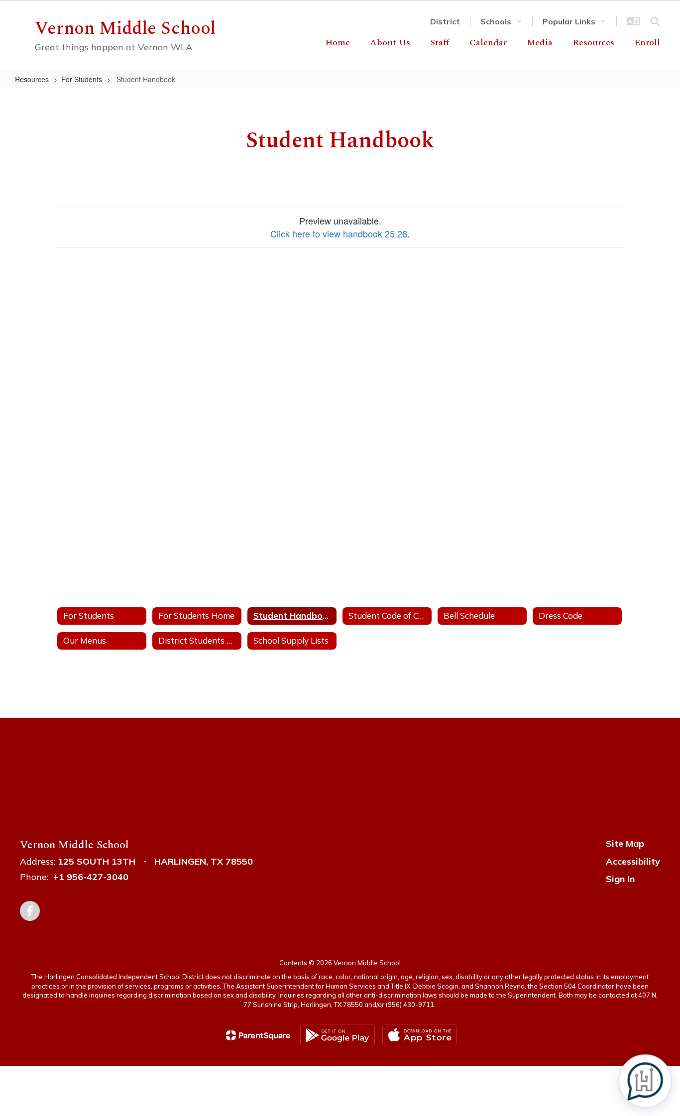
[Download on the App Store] (419, 1035)
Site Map (625, 843)
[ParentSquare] (258, 1035)
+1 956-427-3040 (90, 877)
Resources (32, 79)
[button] (501, 21)
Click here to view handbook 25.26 (338, 233)
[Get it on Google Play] (337, 1035)
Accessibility (633, 861)
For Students (81, 79)
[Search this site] (655, 21)
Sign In (620, 879)
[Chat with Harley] (645, 1081)
